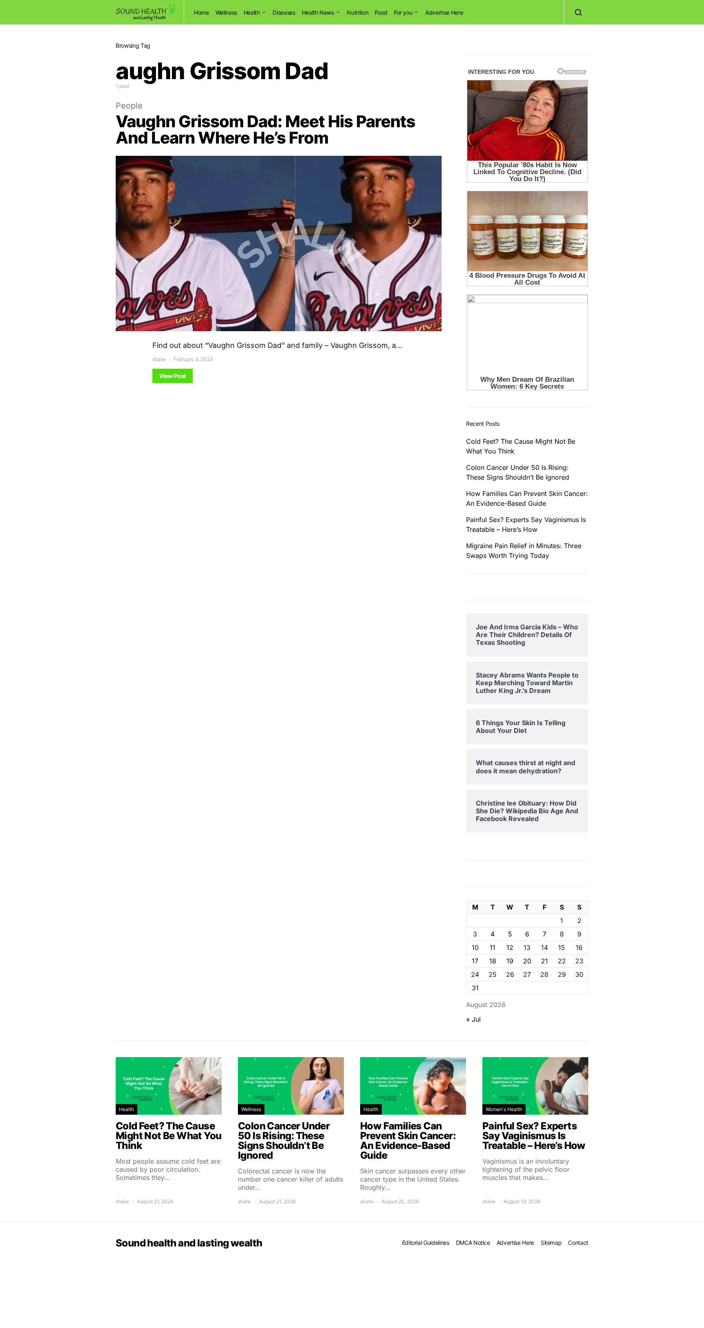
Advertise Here (444, 12)
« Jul (473, 1019)
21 (544, 961)
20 (527, 961)
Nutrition (357, 12)
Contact (578, 1242)
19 (509, 961)
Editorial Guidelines (425, 1242)
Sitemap (551, 1242)
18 (492, 961)
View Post (172, 375)
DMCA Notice (473, 1242)
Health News (318, 12)
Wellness (226, 12)
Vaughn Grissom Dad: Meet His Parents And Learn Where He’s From (265, 129)
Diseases (284, 12)
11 (492, 947)
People (129, 106)
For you (403, 12)
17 (475, 961)
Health (252, 12)
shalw (159, 359)
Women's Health (504, 1109)
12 (509, 947)
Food (381, 12)
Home (201, 12)
